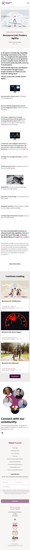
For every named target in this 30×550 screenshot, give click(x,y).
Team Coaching (15, 453)
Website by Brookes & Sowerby (15, 545)
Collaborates (13, 306)
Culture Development (15, 462)
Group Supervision (15, 467)
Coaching (15, 448)
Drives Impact (14, 337)
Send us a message (15, 507)
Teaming (15, 456)
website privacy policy (22, 490)
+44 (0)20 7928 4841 (15, 509)
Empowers (13, 368)
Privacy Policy (15, 544)
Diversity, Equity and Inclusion (15, 459)
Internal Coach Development (15, 470)
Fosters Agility (19, 32)
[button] (28, 3)
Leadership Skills (10, 32)
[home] (6, 3)
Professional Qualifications (15, 464)
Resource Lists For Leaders (15, 42)
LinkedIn (11, 429)
